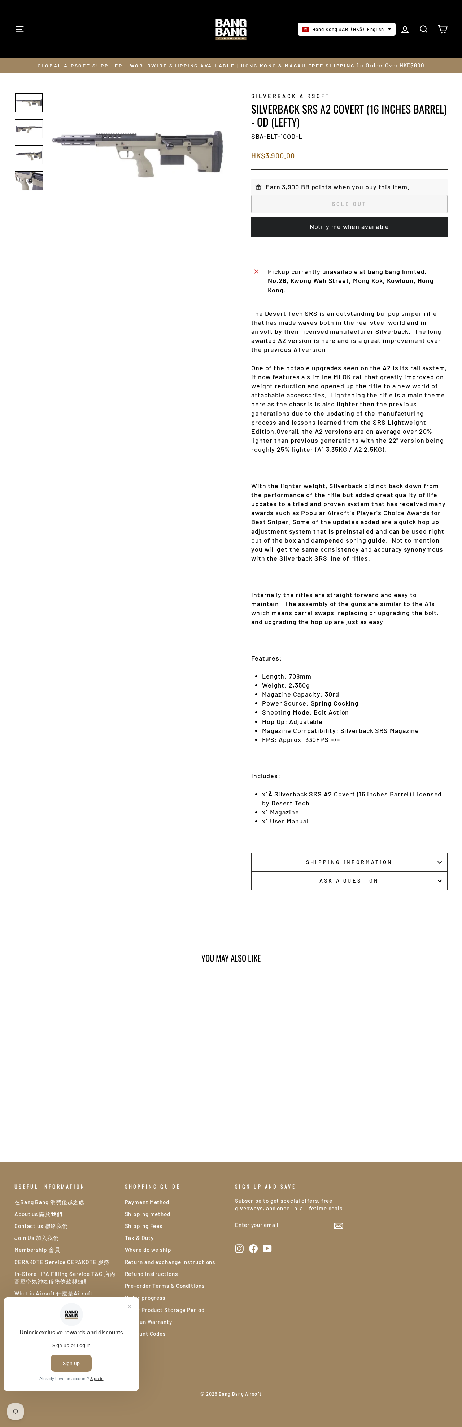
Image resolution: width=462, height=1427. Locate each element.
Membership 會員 (37, 1249)
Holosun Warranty (148, 1321)
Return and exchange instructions (170, 1262)
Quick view (65, 1074)
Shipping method (148, 1214)
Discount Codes (145, 1333)
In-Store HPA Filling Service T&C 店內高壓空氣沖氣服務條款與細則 (65, 1278)
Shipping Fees (144, 1226)
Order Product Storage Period (165, 1310)
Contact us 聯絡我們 (41, 1226)
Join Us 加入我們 (36, 1237)
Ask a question (349, 881)
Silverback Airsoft (290, 96)
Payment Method (147, 1202)
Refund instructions (151, 1274)
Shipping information (349, 862)
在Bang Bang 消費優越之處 (49, 1202)
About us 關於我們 (38, 1214)
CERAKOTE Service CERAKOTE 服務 (61, 1262)
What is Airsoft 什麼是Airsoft (53, 1293)
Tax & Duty (139, 1237)
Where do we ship (148, 1249)
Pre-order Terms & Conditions (165, 1285)
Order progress (145, 1297)
